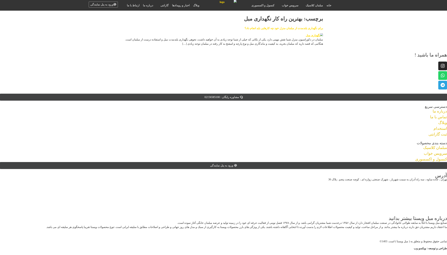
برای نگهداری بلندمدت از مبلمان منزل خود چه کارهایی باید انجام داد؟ (284, 28)
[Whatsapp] (442, 75)
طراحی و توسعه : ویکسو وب (430, 248)
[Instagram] (442, 66)
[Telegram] (442, 85)
